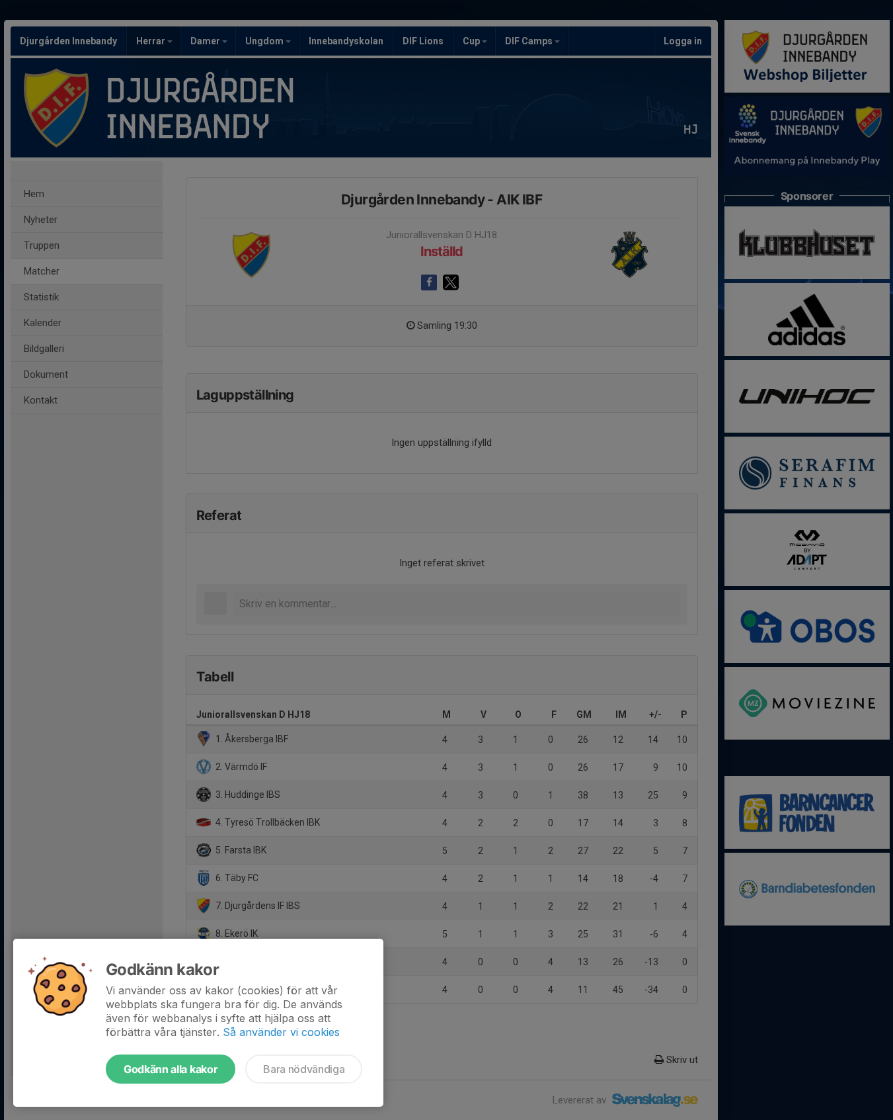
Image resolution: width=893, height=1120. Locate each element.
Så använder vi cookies (281, 1032)
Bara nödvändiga (303, 1069)
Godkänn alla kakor (170, 1069)
